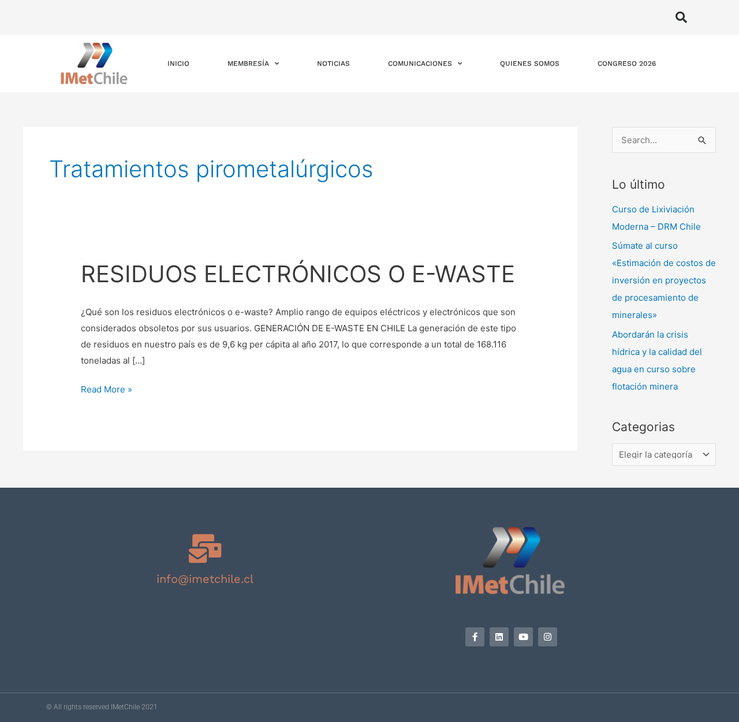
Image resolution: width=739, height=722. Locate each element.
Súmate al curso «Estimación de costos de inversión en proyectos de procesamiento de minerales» (664, 280)
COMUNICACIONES (420, 63)
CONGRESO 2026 (627, 63)
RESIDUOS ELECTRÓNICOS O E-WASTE (298, 274)
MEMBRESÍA (248, 63)
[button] (681, 17)
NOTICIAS (333, 63)
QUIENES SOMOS (529, 63)
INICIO (178, 63)
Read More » (106, 388)
